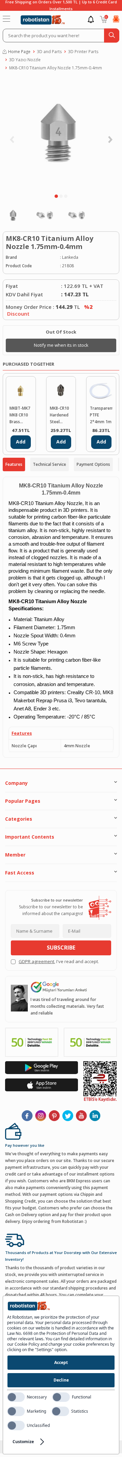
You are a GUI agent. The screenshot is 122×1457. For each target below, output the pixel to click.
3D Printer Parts (83, 51)
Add (20, 441)
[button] (56, 196)
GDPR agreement (36, 961)
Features (13, 464)
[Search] (111, 35)
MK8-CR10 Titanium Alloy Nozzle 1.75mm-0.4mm (55, 68)
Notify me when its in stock (61, 345)
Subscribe (61, 947)
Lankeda (70, 257)
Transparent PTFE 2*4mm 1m (101, 415)
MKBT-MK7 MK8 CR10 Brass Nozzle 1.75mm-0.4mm (19, 415)
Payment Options (93, 464)
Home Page (19, 51)
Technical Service (49, 464)
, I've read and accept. (59, 961)
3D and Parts (49, 51)
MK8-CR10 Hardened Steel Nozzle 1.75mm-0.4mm (59, 415)
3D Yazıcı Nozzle (25, 60)
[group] (61, 133)
